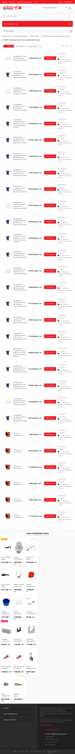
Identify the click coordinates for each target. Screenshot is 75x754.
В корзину (51, 58)
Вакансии (12, 2)
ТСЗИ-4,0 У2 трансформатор (17, 499)
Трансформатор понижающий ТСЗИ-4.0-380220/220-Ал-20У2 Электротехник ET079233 (20, 369)
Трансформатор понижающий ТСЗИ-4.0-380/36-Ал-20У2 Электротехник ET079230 (20, 319)
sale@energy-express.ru (58, 734)
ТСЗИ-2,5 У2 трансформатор (17, 483)
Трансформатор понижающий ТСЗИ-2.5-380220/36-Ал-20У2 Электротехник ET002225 (20, 270)
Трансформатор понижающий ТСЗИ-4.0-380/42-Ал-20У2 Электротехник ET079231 (20, 336)
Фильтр (10, 46)
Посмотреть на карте (46, 725)
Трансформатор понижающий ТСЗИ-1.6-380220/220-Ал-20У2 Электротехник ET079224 (20, 139)
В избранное (63, 54)
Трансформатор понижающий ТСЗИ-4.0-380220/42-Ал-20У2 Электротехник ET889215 (20, 401)
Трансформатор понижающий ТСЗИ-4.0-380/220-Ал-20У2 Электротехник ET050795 (20, 303)
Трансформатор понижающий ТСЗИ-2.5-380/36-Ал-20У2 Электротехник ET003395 (20, 205)
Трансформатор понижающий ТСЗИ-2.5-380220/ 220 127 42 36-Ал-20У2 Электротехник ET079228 (19, 238)
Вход (60, 2)
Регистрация (67, 2)
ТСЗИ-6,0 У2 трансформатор (17, 516)
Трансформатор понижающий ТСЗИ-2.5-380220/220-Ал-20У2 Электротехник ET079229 (20, 254)
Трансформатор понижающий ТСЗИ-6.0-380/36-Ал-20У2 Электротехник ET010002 (20, 418)
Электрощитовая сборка (24, 2)
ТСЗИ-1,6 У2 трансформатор (17, 434)
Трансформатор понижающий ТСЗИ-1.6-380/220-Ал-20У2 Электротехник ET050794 (20, 74)
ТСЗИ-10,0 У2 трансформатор (17, 450)
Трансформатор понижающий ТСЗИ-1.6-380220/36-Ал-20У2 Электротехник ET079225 (20, 156)
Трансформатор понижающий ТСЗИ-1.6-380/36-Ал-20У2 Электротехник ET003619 (20, 90)
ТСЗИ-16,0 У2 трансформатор (17, 467)
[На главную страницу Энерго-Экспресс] (12, 8)
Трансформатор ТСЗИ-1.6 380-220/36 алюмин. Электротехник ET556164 (20, 58)
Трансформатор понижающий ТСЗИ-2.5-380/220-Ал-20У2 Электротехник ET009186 (20, 189)
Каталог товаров (10, 24)
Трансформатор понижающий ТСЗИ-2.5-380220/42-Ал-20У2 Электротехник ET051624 (20, 287)
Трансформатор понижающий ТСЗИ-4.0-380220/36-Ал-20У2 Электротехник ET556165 (20, 385)
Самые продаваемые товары (37, 533)
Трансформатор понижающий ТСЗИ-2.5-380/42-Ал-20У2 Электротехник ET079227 (20, 221)
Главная (4, 2)
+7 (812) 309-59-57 (49, 8)
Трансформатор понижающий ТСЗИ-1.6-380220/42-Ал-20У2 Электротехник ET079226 (20, 172)
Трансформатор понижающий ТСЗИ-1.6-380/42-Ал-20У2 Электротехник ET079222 (20, 107)
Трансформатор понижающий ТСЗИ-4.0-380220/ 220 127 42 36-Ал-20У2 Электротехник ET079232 (19, 352)
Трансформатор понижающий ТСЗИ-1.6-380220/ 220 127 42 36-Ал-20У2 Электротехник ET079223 (19, 123)
